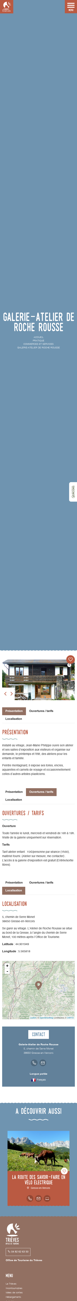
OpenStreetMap (46, 1017)
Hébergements (13, 1297)
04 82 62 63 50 (19, 1252)
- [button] (7, 971)
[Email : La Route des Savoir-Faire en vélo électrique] (38, 1198)
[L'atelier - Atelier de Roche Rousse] (38, 679)
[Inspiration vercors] (73, 492)
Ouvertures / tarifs (41, 711)
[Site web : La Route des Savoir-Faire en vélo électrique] (47, 1198)
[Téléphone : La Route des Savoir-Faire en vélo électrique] (30, 1198)
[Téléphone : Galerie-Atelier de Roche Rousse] (34, 1062)
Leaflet (33, 1017)
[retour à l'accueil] (6, 6)
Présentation (14, 792)
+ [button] (7, 966)
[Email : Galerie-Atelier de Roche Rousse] (42, 1062)
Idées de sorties (14, 1293)
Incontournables (14, 1288)
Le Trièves (11, 1284)
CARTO (70, 1017)
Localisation (13, 719)
